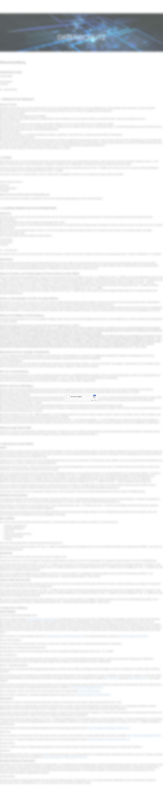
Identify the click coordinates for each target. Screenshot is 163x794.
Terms (95, 400)
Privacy (92, 400)
